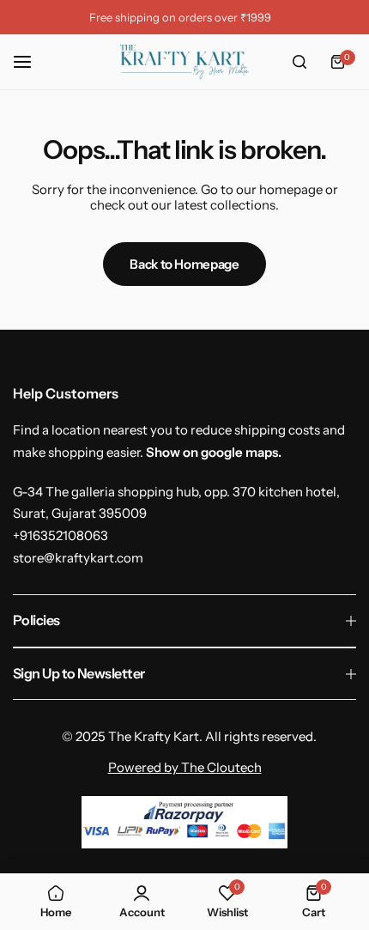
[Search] (299, 62)
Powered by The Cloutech (185, 767)
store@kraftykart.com (78, 558)
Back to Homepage (184, 264)
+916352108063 (60, 535)
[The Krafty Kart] (184, 62)
